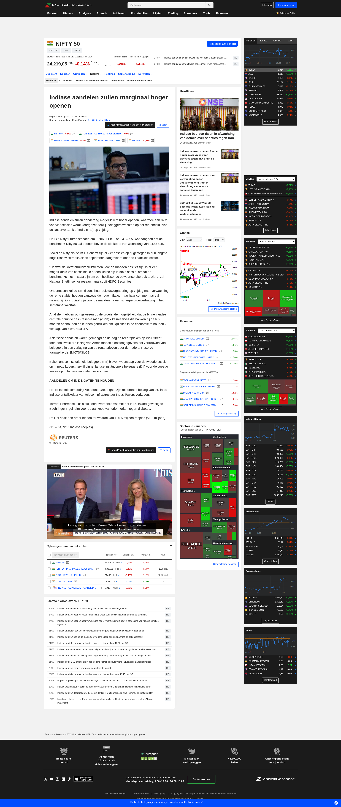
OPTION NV (254, 270)
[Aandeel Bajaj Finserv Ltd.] (207, 393)
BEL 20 (252, 70)
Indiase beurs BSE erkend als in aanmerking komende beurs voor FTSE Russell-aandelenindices (104, 662)
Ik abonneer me (286, 5)
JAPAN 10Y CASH (257, 665)
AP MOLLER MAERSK (259, 349)
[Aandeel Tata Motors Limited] (209, 380)
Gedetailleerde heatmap (225, 564)
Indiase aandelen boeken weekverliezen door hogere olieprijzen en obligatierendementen (101, 631)
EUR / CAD (251, 474)
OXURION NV (255, 287)
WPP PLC (253, 353)
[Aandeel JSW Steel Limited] (207, 339)
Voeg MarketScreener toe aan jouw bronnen (131, 125)
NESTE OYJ (254, 368)
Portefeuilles (139, 13)
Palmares (222, 13)
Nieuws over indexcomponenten (92, 80)
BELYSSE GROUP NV (259, 264)
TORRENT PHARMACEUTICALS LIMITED (74, 569)
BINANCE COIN (256, 610)
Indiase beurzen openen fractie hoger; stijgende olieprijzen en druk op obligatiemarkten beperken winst (107, 649)
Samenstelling (126, 73)
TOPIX (251, 107)
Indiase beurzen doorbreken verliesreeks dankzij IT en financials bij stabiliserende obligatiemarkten (105, 693)
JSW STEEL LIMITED (193, 339)
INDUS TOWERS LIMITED (68, 575)
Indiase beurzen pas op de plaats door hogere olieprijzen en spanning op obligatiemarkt (99, 637)
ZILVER (249, 550)
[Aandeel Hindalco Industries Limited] (220, 351)
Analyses (85, 13)
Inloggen (267, 5)
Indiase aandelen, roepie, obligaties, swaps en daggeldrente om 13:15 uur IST (95, 674)
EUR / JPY (251, 495)
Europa (263, 40)
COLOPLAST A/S (256, 336)
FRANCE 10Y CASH (258, 669)
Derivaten (144, 73)
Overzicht (51, 73)
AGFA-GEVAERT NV (258, 225)
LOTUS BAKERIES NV (259, 189)
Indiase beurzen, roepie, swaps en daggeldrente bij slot (84, 668)
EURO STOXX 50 (256, 86)
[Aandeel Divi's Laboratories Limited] (218, 387)
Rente (249, 630)
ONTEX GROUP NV (258, 252)
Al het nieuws (66, 80)
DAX (250, 82)
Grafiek (185, 232)
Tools (206, 13)
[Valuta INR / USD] (152, 140)
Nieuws (68, 13)
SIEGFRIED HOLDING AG (261, 376)
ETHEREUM (254, 602)
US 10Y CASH (255, 657)
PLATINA (250, 554)
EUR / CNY (251, 483)
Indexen (252, 40)
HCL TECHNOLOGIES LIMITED (198, 357)
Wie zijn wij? (160, 793)
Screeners (190, 13)
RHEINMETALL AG (257, 212)
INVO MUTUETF (214, 430)
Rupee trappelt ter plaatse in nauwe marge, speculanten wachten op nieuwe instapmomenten (102, 680)
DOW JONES (254, 94)
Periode (209, 240)
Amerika (277, 40)
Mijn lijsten (270, 230)
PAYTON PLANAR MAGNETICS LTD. (266, 275)
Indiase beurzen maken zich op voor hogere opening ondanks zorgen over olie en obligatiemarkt (104, 655)
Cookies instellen (141, 793)
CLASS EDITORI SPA (258, 208)
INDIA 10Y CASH (63, 581)
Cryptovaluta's (253, 571)
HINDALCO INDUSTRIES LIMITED (200, 351)
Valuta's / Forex (253, 419)
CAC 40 (252, 78)
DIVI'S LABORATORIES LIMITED (199, 386)
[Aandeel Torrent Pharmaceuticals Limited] (131, 133)
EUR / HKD (251, 487)
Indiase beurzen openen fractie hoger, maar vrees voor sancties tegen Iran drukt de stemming (195, 64)
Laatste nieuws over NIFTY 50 (67, 600)
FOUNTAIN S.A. (256, 260)
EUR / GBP (251, 450)
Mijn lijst (250, 179)
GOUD (249, 538)
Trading (173, 13)
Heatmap (109, 73)
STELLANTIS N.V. (257, 363)
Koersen (65, 73)
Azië (290, 40)
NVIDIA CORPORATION (260, 216)
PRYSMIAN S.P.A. (257, 372)
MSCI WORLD (255, 115)
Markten (52, 13)
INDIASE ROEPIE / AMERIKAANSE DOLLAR (77, 588)
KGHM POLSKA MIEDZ (259, 340)
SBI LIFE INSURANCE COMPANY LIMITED (200, 405)
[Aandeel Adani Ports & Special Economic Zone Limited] (221, 399)
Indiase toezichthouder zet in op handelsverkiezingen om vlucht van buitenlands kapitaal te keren (104, 687)
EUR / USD (251, 445)
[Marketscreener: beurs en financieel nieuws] (68, 5)
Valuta (270, 501)
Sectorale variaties (193, 426)
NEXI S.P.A (253, 345)
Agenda (102, 13)
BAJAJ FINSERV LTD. (193, 393)
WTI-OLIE (250, 542)
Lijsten (157, 13)
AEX (250, 74)
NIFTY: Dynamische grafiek (223, 309)
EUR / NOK (251, 466)
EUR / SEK (251, 462)
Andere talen (117, 80)
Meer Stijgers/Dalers (270, 320)
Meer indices (270, 121)
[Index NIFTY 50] (73, 133)
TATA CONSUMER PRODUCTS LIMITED (200, 363)
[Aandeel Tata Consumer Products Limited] (221, 364)
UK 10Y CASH (255, 673)
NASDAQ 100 (255, 98)
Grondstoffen (252, 511)
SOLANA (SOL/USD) (258, 606)
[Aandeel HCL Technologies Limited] (217, 357)
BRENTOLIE (252, 546)
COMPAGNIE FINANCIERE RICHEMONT (266, 193)
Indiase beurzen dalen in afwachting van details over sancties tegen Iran (195, 58)
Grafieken (79, 73)
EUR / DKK (251, 470)
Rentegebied (270, 680)
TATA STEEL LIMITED (193, 345)
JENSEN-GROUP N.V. (259, 247)
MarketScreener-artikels (139, 80)
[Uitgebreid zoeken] (209, 5)
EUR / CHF (251, 454)
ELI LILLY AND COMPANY (261, 200)
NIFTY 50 (59, 562)
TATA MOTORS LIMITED (195, 380)
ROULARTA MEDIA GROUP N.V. (264, 256)
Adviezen (119, 13)
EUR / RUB (251, 458)
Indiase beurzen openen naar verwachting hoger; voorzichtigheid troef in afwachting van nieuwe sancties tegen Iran (108, 623)
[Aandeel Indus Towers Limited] (88, 140)
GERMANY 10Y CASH (259, 661)
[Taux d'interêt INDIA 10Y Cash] (123, 140)
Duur (182, 240)
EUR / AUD (251, 478)
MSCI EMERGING (257, 111)
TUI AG (251, 185)
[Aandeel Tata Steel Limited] (207, 345)
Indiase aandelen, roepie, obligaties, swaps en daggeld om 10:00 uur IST (92, 643)
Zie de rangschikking (226, 413)
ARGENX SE (254, 220)
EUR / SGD (251, 491)
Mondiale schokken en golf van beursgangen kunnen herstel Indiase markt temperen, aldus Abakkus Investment (105, 701)
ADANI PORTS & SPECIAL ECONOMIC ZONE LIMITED (200, 399)
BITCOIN (252, 597)
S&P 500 (252, 90)
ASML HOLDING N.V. (258, 204)
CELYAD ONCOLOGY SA (260, 279)
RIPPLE (252, 614)
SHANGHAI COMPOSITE (260, 103)
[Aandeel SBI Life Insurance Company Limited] (221, 405)
